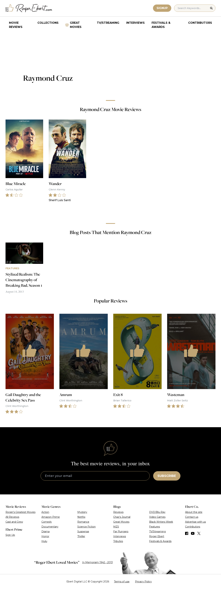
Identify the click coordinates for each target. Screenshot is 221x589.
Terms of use (121, 581)
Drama (45, 531)
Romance (83, 521)
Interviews (135, 22)
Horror (45, 536)
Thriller (81, 536)
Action (45, 512)
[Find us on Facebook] (186, 533)
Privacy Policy (143, 581)
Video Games (157, 516)
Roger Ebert (156, 536)
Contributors (200, 22)
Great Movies (75, 25)
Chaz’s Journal (121, 516)
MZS (116, 526)
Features (154, 526)
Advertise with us (195, 521)
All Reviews (12, 516)
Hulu (44, 541)
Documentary (49, 526)
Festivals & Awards (161, 25)
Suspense (83, 531)
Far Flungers (120, 531)
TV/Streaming (108, 22)
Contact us (191, 516)
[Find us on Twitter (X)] (198, 533)
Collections (48, 22)
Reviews (118, 512)
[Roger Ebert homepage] (29, 8)
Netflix (81, 516)
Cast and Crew (14, 521)
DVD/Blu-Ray (157, 512)
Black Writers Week (161, 521)
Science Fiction (86, 526)
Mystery (82, 512)
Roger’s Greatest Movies (20, 512)
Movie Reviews (15, 25)
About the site (193, 512)
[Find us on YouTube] (193, 533)
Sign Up (10, 535)
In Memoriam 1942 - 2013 (97, 562)
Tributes (118, 541)
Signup (162, 8)
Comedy (46, 521)
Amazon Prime (50, 516)
